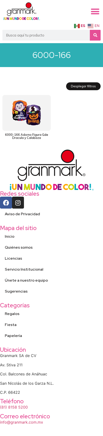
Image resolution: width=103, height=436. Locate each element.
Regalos (12, 313)
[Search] (95, 35)
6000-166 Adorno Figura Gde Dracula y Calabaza (26, 136)
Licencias (13, 258)
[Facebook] (6, 203)
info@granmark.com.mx (21, 422)
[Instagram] (18, 203)
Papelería (13, 335)
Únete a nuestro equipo (26, 280)
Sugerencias (16, 291)
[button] (95, 11)
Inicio (9, 236)
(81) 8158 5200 (14, 407)
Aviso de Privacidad (22, 213)
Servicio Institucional (24, 269)
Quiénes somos (19, 247)
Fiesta (11, 324)
